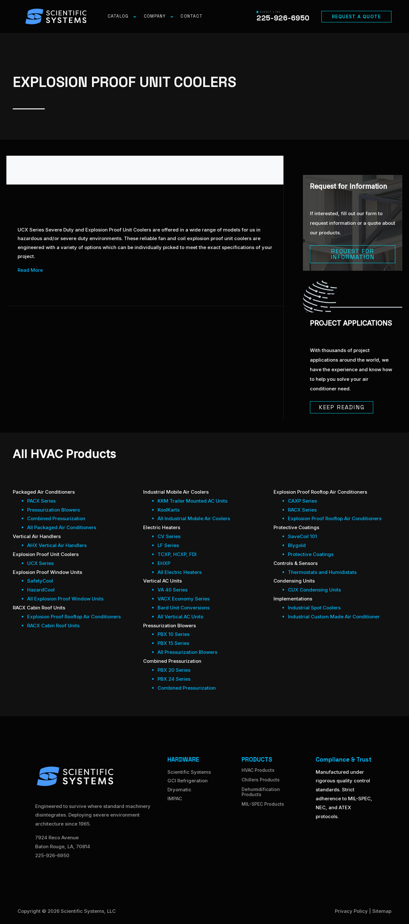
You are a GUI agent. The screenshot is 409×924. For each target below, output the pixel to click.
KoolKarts (169, 510)
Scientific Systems (189, 772)
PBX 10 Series (173, 634)
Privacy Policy (351, 911)
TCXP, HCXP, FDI (177, 554)
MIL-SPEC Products (263, 804)
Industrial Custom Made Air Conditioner (334, 617)
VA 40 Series (173, 590)
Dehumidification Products (261, 792)
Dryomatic (179, 790)
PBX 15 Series (173, 643)
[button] (356, 16)
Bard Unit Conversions (184, 608)
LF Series (168, 545)
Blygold (297, 545)
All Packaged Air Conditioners (61, 527)
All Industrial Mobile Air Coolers (194, 518)
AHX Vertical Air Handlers (57, 545)
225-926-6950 (52, 855)
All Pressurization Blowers (187, 652)
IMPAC (174, 798)
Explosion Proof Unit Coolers (84, 213)
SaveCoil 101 (302, 536)
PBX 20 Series (174, 670)
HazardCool (41, 590)
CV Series (169, 536)
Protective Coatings (311, 554)
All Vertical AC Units (180, 617)
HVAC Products (258, 770)
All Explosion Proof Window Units (65, 599)
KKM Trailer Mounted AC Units (193, 501)
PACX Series (41, 501)
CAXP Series (302, 501)
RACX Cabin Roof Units (53, 626)
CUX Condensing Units (314, 590)
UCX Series (40, 563)
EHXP (164, 563)
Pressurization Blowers (53, 510)
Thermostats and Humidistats (322, 572)
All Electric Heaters (180, 572)
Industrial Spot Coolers (314, 608)
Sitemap (381, 911)
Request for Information (353, 254)
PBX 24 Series (174, 679)
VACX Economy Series (184, 599)
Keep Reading (342, 407)
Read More (30, 270)
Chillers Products (261, 779)
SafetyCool (40, 581)
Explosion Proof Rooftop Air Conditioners (74, 617)
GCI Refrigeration (187, 781)
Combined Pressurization (56, 518)
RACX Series (302, 510)
